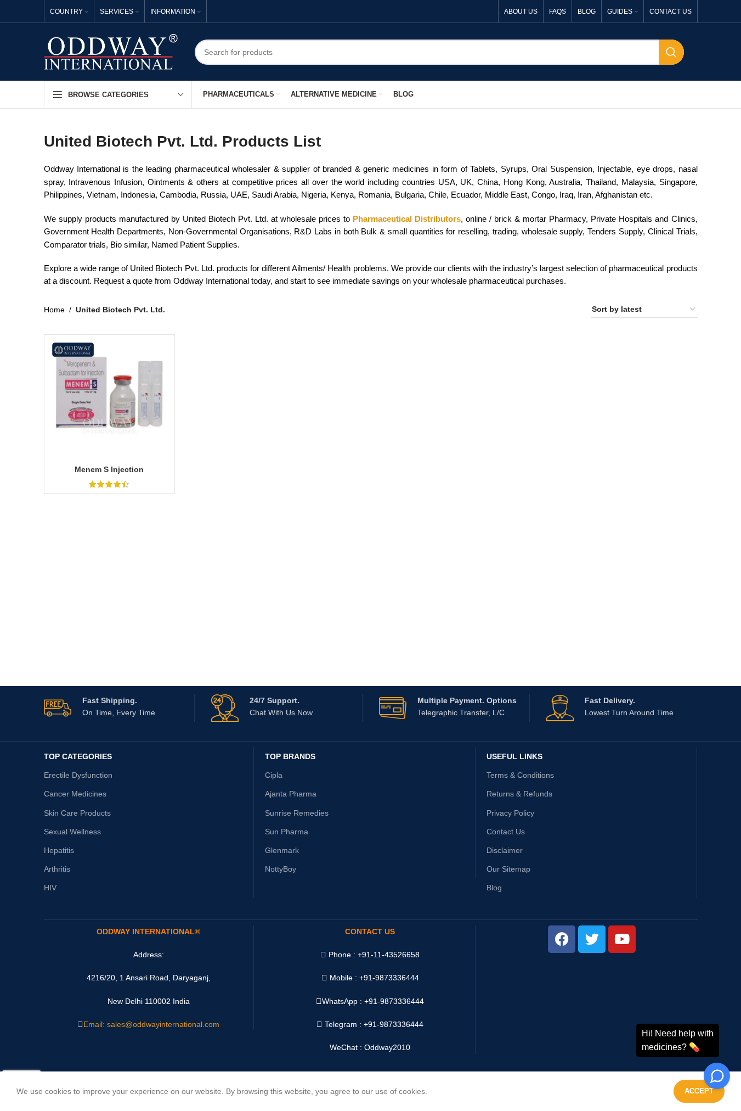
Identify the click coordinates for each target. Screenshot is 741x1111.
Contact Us (506, 831)
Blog (494, 887)
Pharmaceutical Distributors (407, 219)
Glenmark (282, 850)
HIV (50, 887)
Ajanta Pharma (290, 793)
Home (54, 309)
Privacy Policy (510, 813)
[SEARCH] (671, 52)
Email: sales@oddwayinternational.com (151, 1024)
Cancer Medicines (75, 793)
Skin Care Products (77, 813)
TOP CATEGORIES (78, 756)
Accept (699, 1091)
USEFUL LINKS (514, 756)
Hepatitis (59, 850)
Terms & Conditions (520, 775)
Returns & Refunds (519, 793)
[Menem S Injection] (109, 399)
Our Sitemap (508, 869)
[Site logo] (111, 51)
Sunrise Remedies (297, 813)
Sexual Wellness (72, 831)
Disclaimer (505, 850)
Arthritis (57, 869)
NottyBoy (280, 869)
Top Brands (290, 756)
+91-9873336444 (394, 1001)
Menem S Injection (109, 469)
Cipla (273, 775)
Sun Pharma (286, 831)
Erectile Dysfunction (78, 775)
